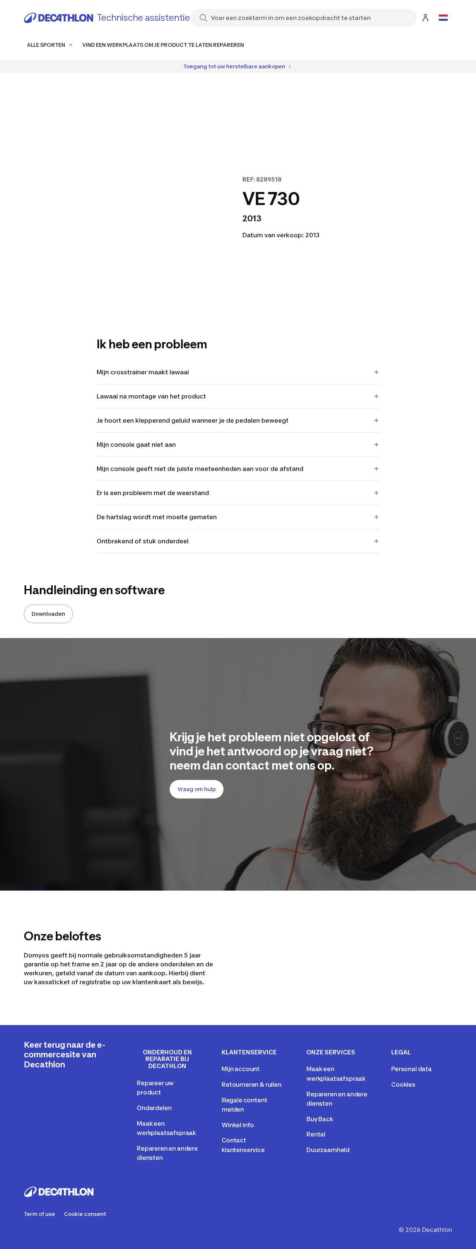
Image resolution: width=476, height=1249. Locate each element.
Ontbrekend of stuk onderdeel (143, 541)
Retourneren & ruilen (252, 1084)
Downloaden (48, 614)
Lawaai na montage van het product (151, 396)
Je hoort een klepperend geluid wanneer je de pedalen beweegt (193, 420)
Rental (315, 1134)
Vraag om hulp (196, 789)
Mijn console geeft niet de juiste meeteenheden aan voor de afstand (200, 468)
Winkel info (238, 1125)
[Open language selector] (443, 18)
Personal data (411, 1069)
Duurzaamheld (328, 1150)
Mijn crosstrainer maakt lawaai (143, 372)
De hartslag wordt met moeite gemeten (157, 517)
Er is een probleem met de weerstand (153, 493)
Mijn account (241, 1069)
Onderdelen (154, 1108)
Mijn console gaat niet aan (136, 444)
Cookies (403, 1084)
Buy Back (319, 1119)
